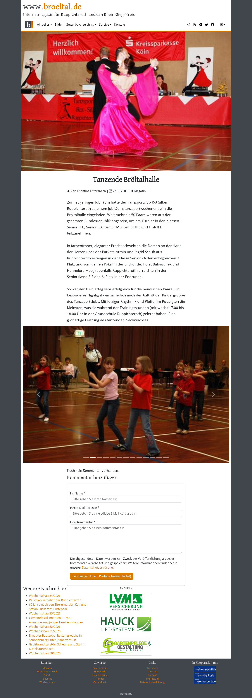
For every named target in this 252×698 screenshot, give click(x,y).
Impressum (152, 678)
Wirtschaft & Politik (47, 671)
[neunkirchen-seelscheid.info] (205, 669)
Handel (100, 678)
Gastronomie (100, 668)
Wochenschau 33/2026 (45, 613)
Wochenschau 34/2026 (45, 596)
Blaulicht (47, 678)
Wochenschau (47, 682)
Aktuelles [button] (43, 24)
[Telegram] (201, 24)
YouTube (152, 671)
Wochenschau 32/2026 (45, 627)
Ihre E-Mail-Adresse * (84, 508)
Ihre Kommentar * (83, 522)
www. (52, 7)
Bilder (59, 24)
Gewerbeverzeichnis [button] (80, 24)
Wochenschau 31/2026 (45, 631)
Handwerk (100, 671)
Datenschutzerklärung (97, 567)
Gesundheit (99, 682)
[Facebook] (212, 24)
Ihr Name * (77, 493)
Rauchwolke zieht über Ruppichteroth (55, 600)
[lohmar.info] (205, 681)
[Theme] (223, 24)
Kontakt (119, 24)
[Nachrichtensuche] (189, 24)
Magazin (47, 668)
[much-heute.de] (205, 675)
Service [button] (104, 24)
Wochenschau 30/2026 (45, 653)
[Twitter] (207, 24)
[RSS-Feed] (195, 24)
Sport (47, 675)
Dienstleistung (100, 675)
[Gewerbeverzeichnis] (126, 602)
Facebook (152, 668)
